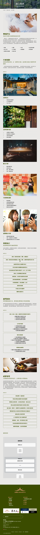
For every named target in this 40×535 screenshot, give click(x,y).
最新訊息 (10, 503)
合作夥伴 (25, 504)
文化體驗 (25, 502)
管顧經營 (25, 500)
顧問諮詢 (1, 435)
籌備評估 (1, 430)
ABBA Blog (11, 505)
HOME (4, 10)
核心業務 (10, 500)
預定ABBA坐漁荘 (37, 361)
